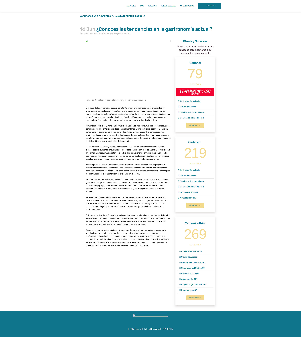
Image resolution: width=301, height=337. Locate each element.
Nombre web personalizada (192, 112)
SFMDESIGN (168, 329)
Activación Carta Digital (190, 101)
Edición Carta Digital (189, 192)
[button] (195, 101)
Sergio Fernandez (122, 33)
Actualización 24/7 (188, 198)
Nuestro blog (105, 33)
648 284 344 (211, 6)
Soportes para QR (189, 290)
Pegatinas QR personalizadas (194, 285)
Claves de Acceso (188, 107)
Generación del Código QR (192, 118)
